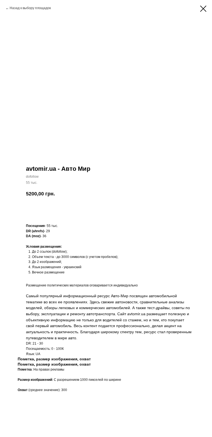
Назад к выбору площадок (30, 8)
